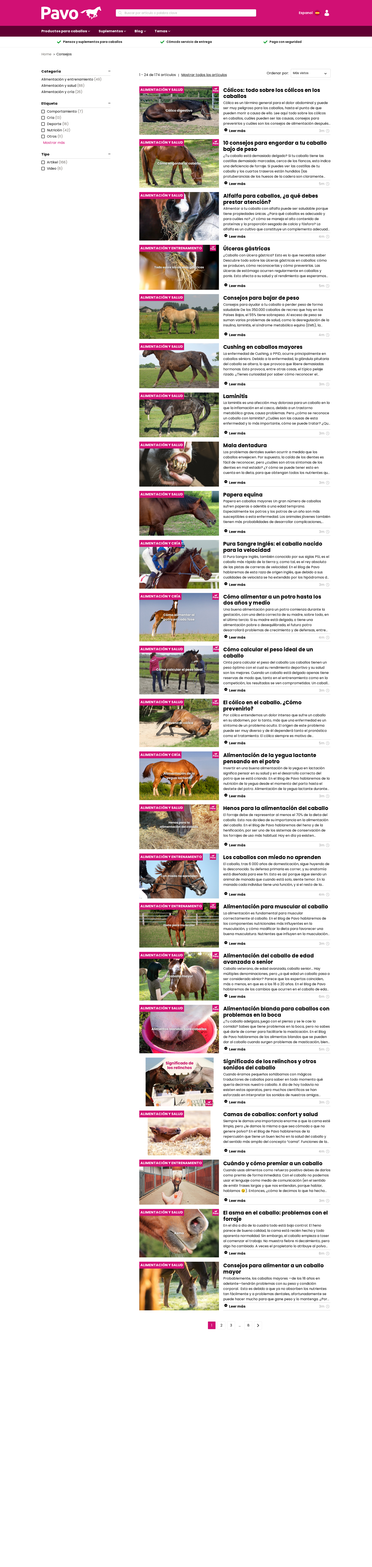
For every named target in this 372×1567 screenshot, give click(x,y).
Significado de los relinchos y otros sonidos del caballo (269, 1064)
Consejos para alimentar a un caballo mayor (273, 1268)
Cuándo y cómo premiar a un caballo (272, 1163)
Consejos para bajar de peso (261, 297)
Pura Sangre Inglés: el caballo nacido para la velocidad (272, 547)
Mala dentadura (245, 445)
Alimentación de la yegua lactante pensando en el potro (269, 758)
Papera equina (243, 494)
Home (46, 54)
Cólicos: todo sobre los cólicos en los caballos (271, 93)
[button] (327, 13)
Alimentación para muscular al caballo (275, 906)
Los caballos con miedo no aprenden (272, 857)
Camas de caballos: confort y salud (270, 1114)
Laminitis (235, 396)
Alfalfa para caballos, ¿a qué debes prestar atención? (270, 199)
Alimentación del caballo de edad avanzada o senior (268, 958)
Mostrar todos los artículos (204, 74)
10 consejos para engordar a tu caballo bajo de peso (275, 146)
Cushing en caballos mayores (262, 347)
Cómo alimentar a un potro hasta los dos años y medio (272, 600)
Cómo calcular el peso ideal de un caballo (268, 652)
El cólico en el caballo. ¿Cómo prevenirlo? (262, 705)
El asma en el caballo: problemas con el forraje (275, 1216)
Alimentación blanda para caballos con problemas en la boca (276, 1011)
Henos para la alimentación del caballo (275, 808)
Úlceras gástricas (246, 248)
